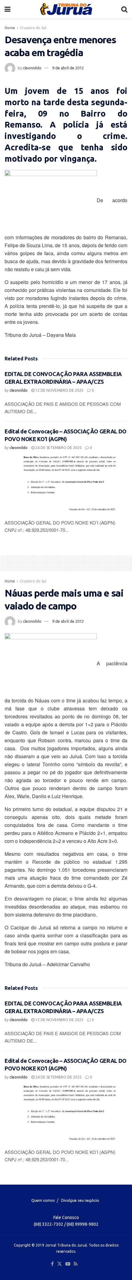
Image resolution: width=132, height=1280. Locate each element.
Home (10, 28)
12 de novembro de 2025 (58, 390)
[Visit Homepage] (66, 9)
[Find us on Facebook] (52, 1264)
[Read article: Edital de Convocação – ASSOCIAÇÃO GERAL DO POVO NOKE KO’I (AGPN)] (66, 485)
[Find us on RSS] (76, 1264)
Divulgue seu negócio (80, 1200)
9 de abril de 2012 (68, 68)
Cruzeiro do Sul (33, 28)
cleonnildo (32, 68)
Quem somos (43, 1200)
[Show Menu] (7, 9)
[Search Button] (124, 9)
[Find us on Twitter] (59, 1264)
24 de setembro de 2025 (58, 448)
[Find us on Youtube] (67, 1264)
